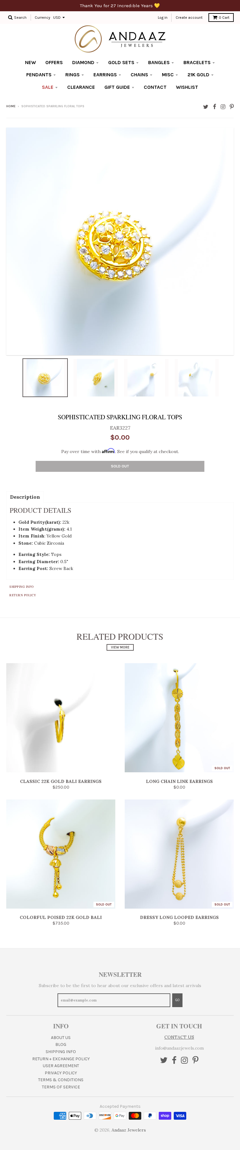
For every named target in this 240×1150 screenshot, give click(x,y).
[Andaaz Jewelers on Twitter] (205, 106)
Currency (42, 17)
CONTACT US (179, 1037)
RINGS (72, 75)
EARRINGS (105, 75)
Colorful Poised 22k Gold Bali (61, 917)
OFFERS (54, 62)
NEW (30, 62)
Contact (155, 87)
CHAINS (139, 75)
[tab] (25, 496)
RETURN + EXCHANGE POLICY (61, 1059)
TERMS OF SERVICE (61, 1087)
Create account (189, 17)
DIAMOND (83, 62)
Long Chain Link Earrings (179, 781)
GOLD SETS (121, 62)
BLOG (60, 1044)
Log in (163, 17)
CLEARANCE (81, 87)
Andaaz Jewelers (129, 1130)
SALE (47, 87)
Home (11, 106)
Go (177, 1000)
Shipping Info (21, 586)
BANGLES (159, 62)
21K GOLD (198, 75)
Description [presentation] (25, 497)
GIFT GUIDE (117, 87)
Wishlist (187, 87)
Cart (224, 17)
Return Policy (22, 595)
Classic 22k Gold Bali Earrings (61, 781)
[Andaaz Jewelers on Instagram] (223, 106)
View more (120, 647)
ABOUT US (61, 1037)
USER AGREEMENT (61, 1065)
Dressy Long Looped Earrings (179, 917)
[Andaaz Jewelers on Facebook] (214, 106)
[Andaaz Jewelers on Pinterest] (232, 106)
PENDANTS (39, 75)
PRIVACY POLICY (61, 1073)
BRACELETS (197, 62)
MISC (168, 75)
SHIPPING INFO (61, 1051)
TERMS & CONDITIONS (60, 1079)
